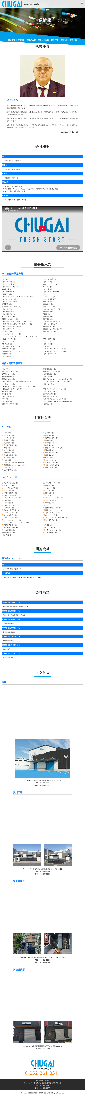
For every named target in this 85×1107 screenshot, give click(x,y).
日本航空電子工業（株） (12, 510)
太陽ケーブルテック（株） (54, 448)
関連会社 (54, 40)
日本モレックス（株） (11, 513)
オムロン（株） (50, 490)
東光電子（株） (50, 503)
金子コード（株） (10, 438)
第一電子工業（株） (52, 520)
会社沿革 (64, 40)
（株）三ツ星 (8, 467)
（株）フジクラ (50, 460)
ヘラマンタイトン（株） (53, 530)
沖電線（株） (50, 433)
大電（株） (7, 448)
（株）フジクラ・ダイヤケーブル (15, 462)
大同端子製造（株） (11, 525)
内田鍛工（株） (50, 485)
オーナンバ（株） (10, 435)
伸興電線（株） (50, 443)
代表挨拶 (11, 40)
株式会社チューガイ (21, 4)
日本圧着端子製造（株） (53, 508)
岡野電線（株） (50, 435)
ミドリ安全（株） (51, 532)
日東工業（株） (9, 508)
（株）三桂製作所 (10, 495)
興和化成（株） (50, 493)
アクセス (73, 40)
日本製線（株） (9, 457)
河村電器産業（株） (11, 493)
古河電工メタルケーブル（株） (14, 465)
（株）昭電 (7, 500)
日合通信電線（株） (11, 455)
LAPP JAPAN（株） (10, 470)
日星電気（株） (50, 455)
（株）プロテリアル (52, 465)
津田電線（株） (9, 453)
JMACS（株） (50, 440)
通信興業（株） (50, 450)
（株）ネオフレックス (53, 513)
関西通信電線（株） (52, 438)
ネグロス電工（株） (11, 515)
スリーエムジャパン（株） (13, 520)
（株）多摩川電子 (51, 500)
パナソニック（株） (11, 517)
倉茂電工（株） (9, 440)
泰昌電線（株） (50, 445)
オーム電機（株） (10, 490)
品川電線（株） (9, 443)
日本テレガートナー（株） (54, 510)
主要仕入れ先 (43, 40)
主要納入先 (31, 40)
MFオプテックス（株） (12, 488)
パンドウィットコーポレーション (57, 517)
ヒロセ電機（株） (10, 530)
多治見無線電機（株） (11, 527)
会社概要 (21, 40)
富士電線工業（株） (52, 462)
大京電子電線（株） (11, 445)
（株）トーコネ (9, 505)
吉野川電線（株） (51, 467)
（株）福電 (7, 460)
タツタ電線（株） (10, 450)
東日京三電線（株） (52, 453)
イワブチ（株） (9, 485)
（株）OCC (8, 433)
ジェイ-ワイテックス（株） (54, 498)
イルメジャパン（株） (53, 483)
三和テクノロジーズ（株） (13, 498)
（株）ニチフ (50, 505)
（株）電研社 (8, 503)
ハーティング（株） (52, 515)
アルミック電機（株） (11, 483)
